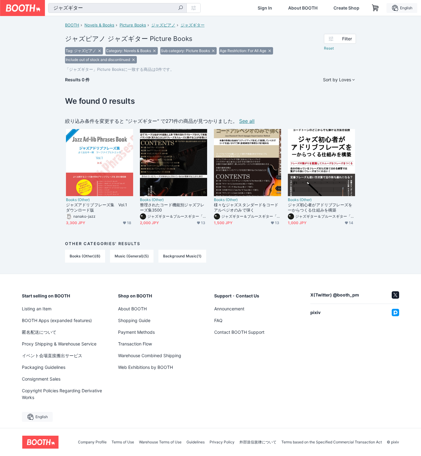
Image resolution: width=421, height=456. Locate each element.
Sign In (265, 8)
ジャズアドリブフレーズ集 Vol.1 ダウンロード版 (98, 207)
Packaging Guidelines (43, 367)
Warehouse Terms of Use (160, 442)
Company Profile (92, 442)
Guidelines (195, 442)
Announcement (229, 308)
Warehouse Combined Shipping (149, 355)
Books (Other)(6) (85, 256)
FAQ (218, 320)
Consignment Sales (41, 378)
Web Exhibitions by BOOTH (145, 367)
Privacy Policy (222, 442)
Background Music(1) (182, 256)
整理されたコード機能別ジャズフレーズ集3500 (172, 207)
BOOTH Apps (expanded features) (57, 320)
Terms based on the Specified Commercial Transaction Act (331, 442)
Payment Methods (136, 332)
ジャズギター (193, 24)
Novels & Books (99, 24)
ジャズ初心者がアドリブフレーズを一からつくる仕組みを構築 (320, 207)
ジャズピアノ (163, 24)
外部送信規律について (257, 442)
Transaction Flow (135, 343)
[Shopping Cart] (375, 8)
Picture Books (133, 24)
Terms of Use (123, 442)
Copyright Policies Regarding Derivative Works (62, 394)
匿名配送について (39, 332)
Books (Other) (78, 200)
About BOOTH (302, 8)
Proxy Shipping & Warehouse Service (59, 343)
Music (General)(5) (132, 256)
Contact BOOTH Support (239, 332)
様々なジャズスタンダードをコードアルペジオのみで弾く (246, 207)
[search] (180, 8)
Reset (329, 48)
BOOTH (72, 24)
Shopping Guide (134, 320)
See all (247, 121)
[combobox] (117, 8)
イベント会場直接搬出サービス (52, 355)
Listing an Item (36, 308)
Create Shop (346, 8)
